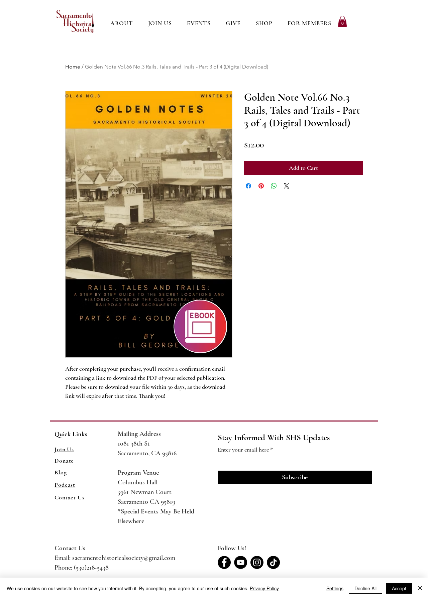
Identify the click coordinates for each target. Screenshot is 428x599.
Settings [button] (334, 588)
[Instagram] (256, 562)
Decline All (365, 588)
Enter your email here (243, 450)
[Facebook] (224, 562)
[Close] (420, 588)
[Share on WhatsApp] (274, 186)
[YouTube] (240, 562)
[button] (264, 23)
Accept (399, 588)
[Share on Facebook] (248, 186)
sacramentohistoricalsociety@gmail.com (123, 558)
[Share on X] (287, 186)
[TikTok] (273, 562)
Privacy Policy (264, 588)
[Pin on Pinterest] (261, 186)
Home (72, 67)
